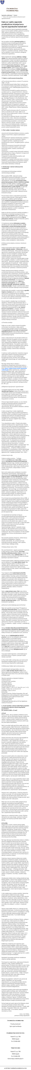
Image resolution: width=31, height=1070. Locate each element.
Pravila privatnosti (15, 1024)
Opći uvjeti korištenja (15, 1026)
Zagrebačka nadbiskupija (12, 9)
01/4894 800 (16, 1041)
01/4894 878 (16, 1056)
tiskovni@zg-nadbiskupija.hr (15, 1058)
